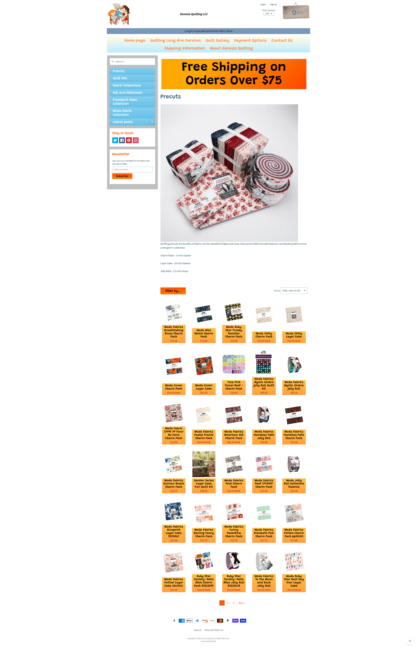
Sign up (273, 4)
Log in (263, 4)
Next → (242, 603)
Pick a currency (268, 10)
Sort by (277, 290)
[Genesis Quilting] (119, 14)
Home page (134, 41)
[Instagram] (136, 140)
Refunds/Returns (214, 630)
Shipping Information (184, 48)
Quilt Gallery (217, 41)
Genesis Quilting (207, 638)
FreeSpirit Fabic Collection (125, 101)
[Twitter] (115, 140)
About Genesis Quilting (231, 48)
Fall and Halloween (128, 92)
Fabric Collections (127, 85)
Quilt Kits (120, 78)
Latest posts (134, 123)
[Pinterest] (129, 140)
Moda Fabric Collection (122, 113)
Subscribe (122, 176)
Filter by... (173, 291)
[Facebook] (122, 140)
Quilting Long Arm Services (175, 41)
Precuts (118, 71)
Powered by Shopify (208, 641)
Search (197, 630)
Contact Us (282, 41)
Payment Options (250, 41)
